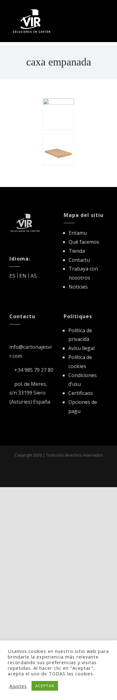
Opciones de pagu (82, 407)
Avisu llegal (81, 348)
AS (34, 275)
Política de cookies (80, 362)
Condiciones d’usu (82, 380)
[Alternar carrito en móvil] (93, 10)
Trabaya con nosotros (83, 273)
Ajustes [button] (18, 686)
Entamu (78, 232)
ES (12, 275)
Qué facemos (84, 241)
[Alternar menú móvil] (105, 10)
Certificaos (80, 393)
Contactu (79, 260)
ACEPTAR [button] (44, 685)
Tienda (77, 250)
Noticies (78, 286)
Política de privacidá (80, 335)
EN (23, 275)
